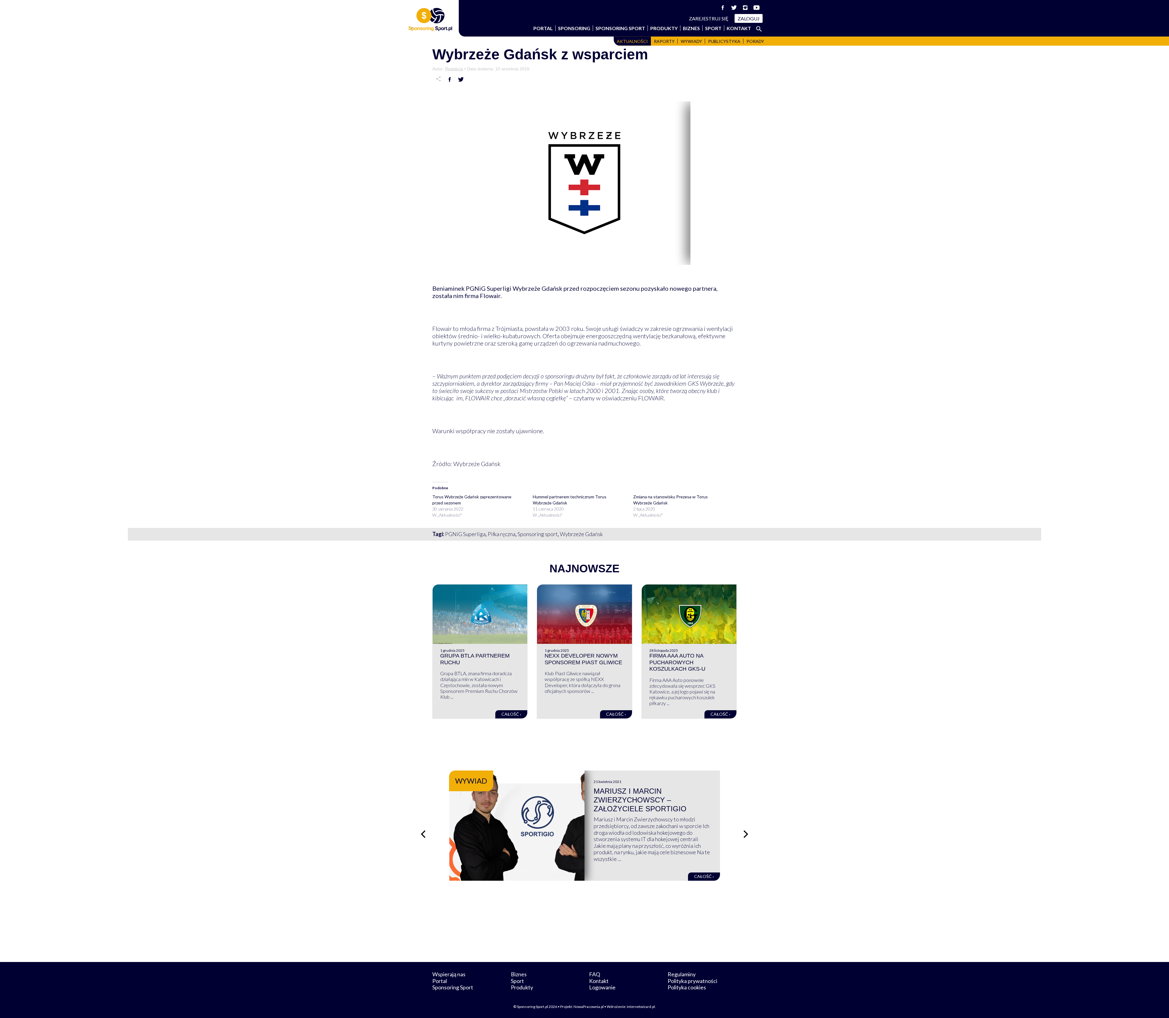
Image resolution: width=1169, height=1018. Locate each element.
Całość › (511, 714)
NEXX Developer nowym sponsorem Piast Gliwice (583, 659)
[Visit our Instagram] (745, 8)
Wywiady (691, 41)
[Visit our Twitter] (734, 8)
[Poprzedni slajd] (423, 834)
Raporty (664, 41)
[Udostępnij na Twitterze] (461, 79)
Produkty (664, 28)
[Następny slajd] (746, 834)
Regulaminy (682, 974)
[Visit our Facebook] (723, 8)
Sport (713, 28)
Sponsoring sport (538, 534)
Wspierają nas (448, 974)
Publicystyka (724, 41)
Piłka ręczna (501, 534)
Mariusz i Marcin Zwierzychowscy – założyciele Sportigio (640, 800)
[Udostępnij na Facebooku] (450, 79)
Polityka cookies (687, 987)
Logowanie (602, 987)
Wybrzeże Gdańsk (581, 534)
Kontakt (739, 28)
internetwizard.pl (641, 1006)
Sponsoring (574, 28)
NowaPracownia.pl (589, 1006)
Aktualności (632, 41)
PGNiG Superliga (465, 534)
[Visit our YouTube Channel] (756, 8)
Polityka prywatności (692, 981)
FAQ (594, 974)
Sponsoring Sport (620, 28)
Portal (543, 28)
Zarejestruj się (708, 18)
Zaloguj (749, 18)
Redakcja (454, 68)
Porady (755, 41)
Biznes (691, 28)
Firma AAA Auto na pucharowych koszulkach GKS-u (677, 662)
